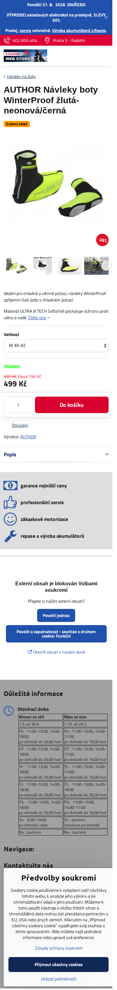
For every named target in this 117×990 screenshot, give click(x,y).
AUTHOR (28, 436)
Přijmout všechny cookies (59, 964)
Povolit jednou (56, 615)
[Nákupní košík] (89, 55)
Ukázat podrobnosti (58, 979)
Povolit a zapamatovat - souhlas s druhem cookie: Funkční (56, 633)
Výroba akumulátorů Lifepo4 (79, 30)
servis (25, 30)
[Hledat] (74, 55)
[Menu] (104, 55)
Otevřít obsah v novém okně (58, 652)
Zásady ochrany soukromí (58, 948)
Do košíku (72, 405)
